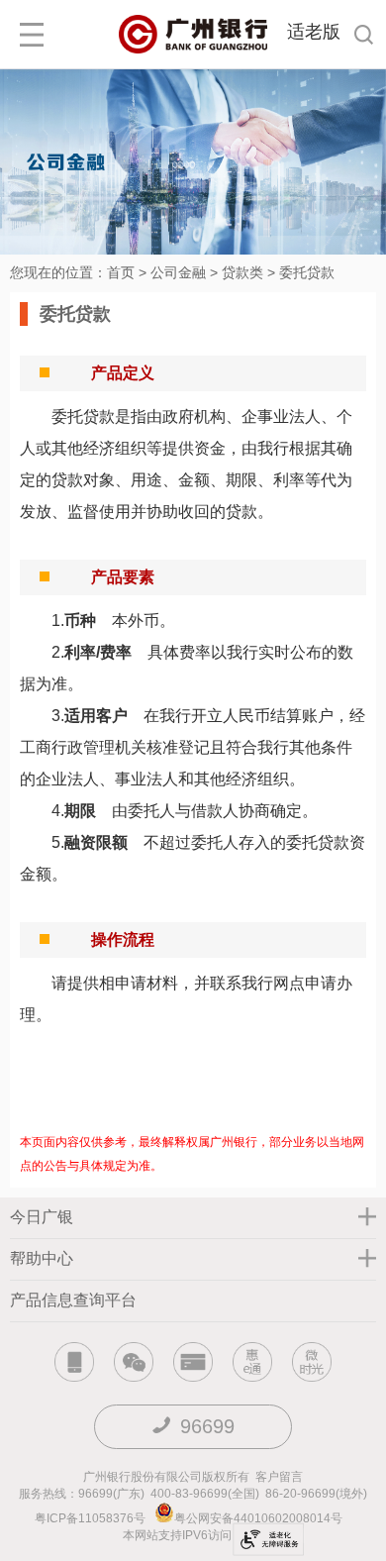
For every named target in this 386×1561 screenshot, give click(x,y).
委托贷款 (307, 272)
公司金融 (178, 272)
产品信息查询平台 (73, 1300)
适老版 (313, 32)
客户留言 (279, 1477)
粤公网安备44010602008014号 (259, 1518)
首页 (121, 272)
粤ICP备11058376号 (90, 1518)
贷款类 (242, 272)
